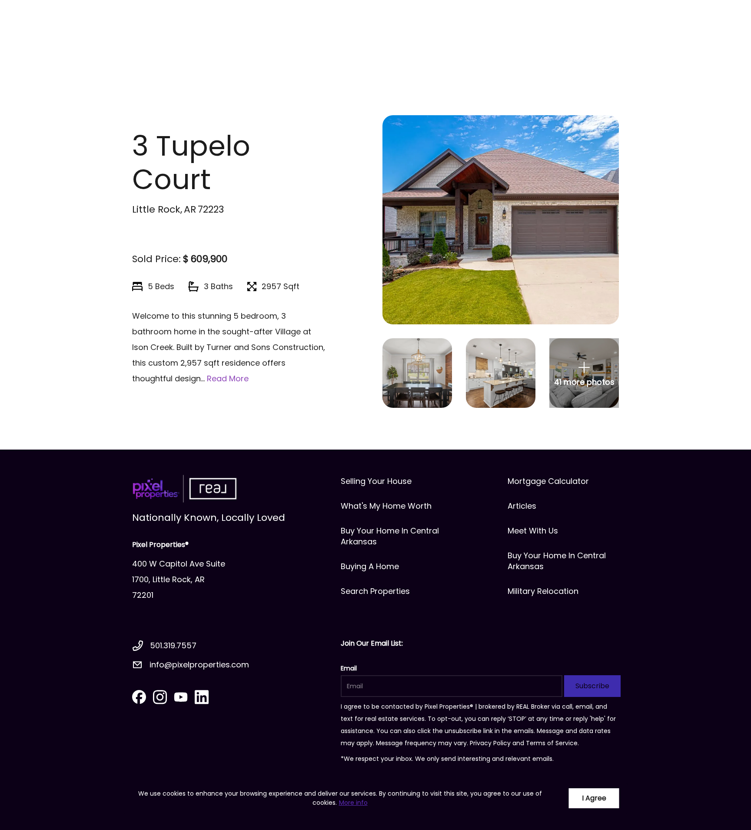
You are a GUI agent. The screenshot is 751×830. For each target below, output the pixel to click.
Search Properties (375, 591)
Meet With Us (533, 530)
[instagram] (160, 697)
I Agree (594, 798)
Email (349, 668)
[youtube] (181, 697)
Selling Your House (376, 481)
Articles (522, 505)
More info (353, 802)
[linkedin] (202, 697)
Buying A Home (370, 566)
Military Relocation (543, 591)
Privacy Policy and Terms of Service (524, 743)
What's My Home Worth (386, 505)
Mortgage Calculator (548, 481)
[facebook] (139, 697)
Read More (228, 378)
